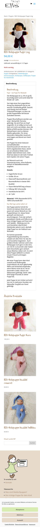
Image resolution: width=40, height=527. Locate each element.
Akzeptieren (20, 510)
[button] (32, 22)
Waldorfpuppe (23, 73)
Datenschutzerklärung (21, 524)
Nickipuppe (19, 75)
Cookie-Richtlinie (9, 524)
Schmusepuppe (9, 75)
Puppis (11, 16)
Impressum (32, 524)
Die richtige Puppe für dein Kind (18, 495)
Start (5, 16)
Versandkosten (14, 60)
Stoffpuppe (27, 75)
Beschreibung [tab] (11, 84)
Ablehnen (20, 515)
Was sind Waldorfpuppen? (16, 492)
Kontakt (8, 482)
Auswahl (20, 520)
